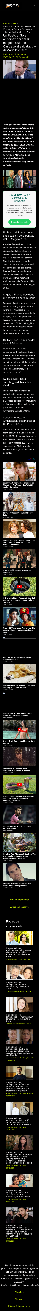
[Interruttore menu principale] (34, 5)
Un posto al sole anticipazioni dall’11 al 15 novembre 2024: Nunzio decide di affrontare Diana (18, 1121)
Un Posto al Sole (11, 54)
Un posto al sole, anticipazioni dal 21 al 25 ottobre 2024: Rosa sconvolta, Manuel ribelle (18, 1193)
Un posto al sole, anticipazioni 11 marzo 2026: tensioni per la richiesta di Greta (19, 1018)
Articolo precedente (19, 899)
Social (8, 1058)
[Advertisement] (19, 102)
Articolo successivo (19, 907)
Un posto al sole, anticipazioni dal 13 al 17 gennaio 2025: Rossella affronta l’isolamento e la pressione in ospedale (17, 1086)
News (23, 54)
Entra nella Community (19, 222)
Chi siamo (19, 1299)
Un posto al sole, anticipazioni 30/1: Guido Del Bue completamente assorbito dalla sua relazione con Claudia (19, 1051)
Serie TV (30, 1058)
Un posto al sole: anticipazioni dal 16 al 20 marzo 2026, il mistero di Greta (17, 985)
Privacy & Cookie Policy (19, 1306)
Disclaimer (19, 1292)
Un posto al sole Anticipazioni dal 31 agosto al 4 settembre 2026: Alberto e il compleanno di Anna (19, 952)
